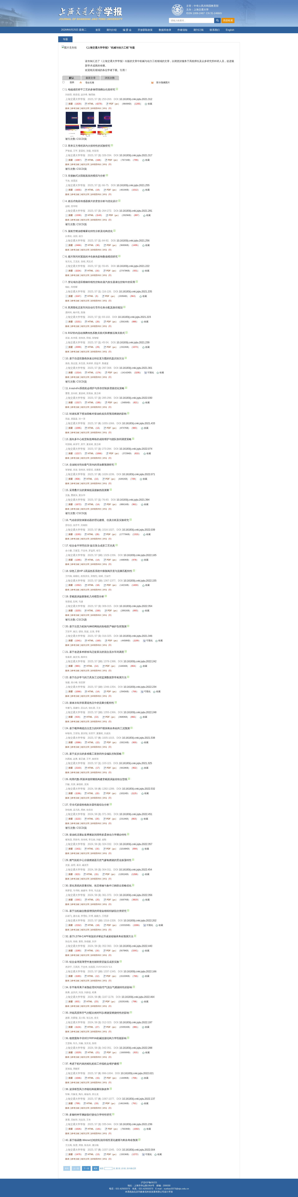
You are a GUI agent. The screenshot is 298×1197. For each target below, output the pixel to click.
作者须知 (182, 30)
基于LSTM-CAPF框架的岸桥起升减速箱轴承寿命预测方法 (101, 936)
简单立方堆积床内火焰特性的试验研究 (89, 145)
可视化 (150, 372)
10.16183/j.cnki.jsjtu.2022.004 (138, 1149)
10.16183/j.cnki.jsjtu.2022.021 (137, 1073)
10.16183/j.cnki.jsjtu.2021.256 (133, 240)
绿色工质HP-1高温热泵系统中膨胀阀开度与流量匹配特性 (100, 571)
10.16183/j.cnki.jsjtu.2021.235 (135, 291)
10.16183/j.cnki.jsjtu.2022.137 (138, 1098)
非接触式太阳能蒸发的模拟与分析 (86, 175)
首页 (97, 30)
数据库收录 (165, 30)
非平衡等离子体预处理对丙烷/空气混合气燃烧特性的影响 (100, 987)
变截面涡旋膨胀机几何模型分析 (86, 596)
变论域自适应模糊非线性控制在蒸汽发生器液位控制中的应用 (101, 282)
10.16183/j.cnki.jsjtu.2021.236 (135, 1124)
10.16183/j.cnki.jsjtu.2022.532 (138, 788)
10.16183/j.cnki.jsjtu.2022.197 (135, 1022)
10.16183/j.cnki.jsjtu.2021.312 (135, 99)
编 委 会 (127, 30)
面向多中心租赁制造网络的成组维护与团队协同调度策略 (100, 439)
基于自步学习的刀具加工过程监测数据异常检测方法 (97, 677)
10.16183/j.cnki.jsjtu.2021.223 (134, 317)
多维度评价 (96, 108)
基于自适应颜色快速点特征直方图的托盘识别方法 (96, 358)
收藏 (150, 103)
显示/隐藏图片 (163, 82)
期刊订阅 (198, 30)
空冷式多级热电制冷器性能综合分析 (89, 804)
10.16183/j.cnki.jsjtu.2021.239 (133, 342)
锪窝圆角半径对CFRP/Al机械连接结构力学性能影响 (97, 1038)
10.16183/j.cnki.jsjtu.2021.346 (135, 636)
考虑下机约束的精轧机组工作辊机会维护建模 (94, 1063)
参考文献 (75, 108)
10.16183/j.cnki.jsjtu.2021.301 (135, 368)
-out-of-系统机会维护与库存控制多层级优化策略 (96, 388)
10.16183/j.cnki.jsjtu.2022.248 (140, 712)
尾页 (95, 1168)
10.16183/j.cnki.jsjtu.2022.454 (135, 869)
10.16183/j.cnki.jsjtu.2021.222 (133, 266)
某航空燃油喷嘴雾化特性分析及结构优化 (90, 231)
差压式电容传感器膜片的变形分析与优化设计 (93, 201)
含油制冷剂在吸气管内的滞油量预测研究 (91, 464)
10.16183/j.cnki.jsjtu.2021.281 (135, 210)
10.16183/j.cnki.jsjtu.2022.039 (138, 529)
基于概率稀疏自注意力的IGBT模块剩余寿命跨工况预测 (99, 728)
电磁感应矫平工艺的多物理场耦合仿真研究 (91, 89)
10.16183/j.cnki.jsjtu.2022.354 (135, 606)
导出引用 (89, 82)
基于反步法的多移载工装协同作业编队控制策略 (95, 753)
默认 (71, 78)
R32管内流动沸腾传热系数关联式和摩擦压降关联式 (96, 333)
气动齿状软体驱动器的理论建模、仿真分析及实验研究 (99, 520)
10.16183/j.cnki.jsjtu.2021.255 (133, 185)
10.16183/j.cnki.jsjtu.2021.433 (138, 423)
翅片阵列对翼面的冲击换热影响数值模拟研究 (93, 256)
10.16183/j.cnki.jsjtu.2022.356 (135, 895)
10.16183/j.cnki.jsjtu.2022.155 (140, 580)
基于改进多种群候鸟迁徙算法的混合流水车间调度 (96, 652)
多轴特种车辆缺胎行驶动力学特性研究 (90, 1114)
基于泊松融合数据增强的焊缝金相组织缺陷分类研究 (97, 911)
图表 (67, 108)
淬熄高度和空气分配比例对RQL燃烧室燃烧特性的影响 (99, 1012)
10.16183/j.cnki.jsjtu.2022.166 (140, 971)
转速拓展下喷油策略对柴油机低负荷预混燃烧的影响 (97, 413)
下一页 (86, 1168)
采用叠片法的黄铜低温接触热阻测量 (89, 490)
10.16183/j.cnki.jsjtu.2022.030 (135, 398)
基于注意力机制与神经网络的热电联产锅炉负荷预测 (97, 626)
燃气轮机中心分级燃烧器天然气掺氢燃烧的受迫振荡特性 (100, 860)
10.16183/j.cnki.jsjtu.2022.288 (135, 1048)
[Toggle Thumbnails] (152, 82)
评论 (105, 108)
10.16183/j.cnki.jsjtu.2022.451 (135, 814)
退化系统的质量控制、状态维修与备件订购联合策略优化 (100, 885)
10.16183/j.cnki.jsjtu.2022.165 (140, 555)
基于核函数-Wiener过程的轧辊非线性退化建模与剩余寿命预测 (103, 1140)
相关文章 (85, 108)
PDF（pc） (114, 103)
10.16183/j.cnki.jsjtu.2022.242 (140, 661)
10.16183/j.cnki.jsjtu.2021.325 (135, 763)
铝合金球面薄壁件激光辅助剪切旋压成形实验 (94, 962)
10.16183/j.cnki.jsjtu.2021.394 (133, 499)
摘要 (70, 103)
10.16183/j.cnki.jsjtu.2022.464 (138, 997)
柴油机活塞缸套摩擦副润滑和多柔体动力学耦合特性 (97, 834)
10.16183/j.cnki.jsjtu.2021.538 (138, 737)
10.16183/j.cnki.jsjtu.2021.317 (135, 155)
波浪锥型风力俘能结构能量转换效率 (89, 1089)
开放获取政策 (145, 30)
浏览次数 (110, 78)
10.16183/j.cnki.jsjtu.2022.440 (135, 946)
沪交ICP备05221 (149, 1182)
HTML (91, 103)
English (230, 30)
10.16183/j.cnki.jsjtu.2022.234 (140, 687)
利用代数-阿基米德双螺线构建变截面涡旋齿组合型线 (98, 779)
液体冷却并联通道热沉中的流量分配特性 (91, 703)
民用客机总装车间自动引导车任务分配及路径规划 (95, 307)
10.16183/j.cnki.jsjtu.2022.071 (138, 474)
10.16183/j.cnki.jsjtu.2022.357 (135, 844)
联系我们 (215, 30)
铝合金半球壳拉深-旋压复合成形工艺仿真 (92, 545)
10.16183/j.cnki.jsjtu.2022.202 (140, 920)
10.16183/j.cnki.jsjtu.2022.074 (135, 448)
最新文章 (91, 78)
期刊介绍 (112, 30)
